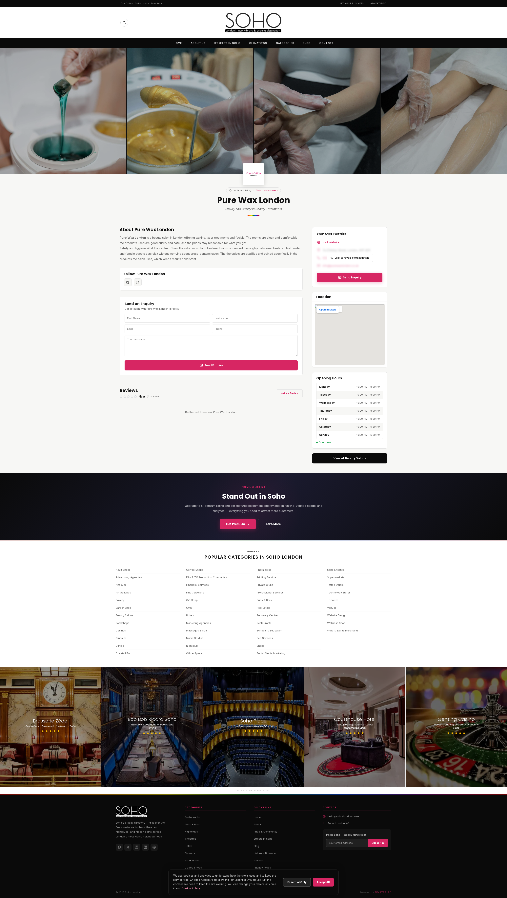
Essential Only (297, 882)
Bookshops (122, 623)
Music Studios (194, 638)
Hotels (190, 615)
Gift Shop (192, 600)
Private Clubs (265, 584)
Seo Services (265, 638)
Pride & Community (265, 831)
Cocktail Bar (123, 653)
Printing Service (266, 577)
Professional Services (270, 592)
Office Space (194, 653)
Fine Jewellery (195, 592)
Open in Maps (327, 309)
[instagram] (138, 282)
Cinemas (121, 638)
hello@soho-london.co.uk (343, 816)
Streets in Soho (227, 43)
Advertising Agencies (129, 577)
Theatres (332, 600)
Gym (189, 607)
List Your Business (351, 3)
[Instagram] (136, 847)
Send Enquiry (213, 365)
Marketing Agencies (198, 623)
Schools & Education (269, 630)
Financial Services (197, 584)
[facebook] (128, 282)
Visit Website (331, 242)
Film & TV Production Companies (206, 577)
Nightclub (192, 645)
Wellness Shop (336, 623)
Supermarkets (335, 577)
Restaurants (264, 623)
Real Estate (263, 607)
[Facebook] (119, 847)
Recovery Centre (267, 615)
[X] (128, 847)
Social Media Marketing (271, 653)
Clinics (120, 645)
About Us (198, 43)
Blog (307, 43)
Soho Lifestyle (336, 569)
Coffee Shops (194, 569)
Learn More (273, 524)
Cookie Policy (190, 888)
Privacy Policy (262, 867)
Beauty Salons (124, 615)
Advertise (259, 860)
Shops (260, 645)
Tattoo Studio (335, 584)
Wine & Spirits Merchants (342, 630)
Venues (331, 607)
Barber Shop (123, 607)
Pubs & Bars (264, 600)
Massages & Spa (196, 630)
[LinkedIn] (145, 847)
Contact (326, 43)
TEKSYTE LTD (383, 892)
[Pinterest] (154, 847)
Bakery (120, 600)
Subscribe (378, 842)
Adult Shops (123, 569)
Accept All (323, 882)
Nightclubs (191, 831)
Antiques (121, 584)
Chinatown (258, 43)
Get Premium (235, 524)
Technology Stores (339, 592)
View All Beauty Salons (350, 458)
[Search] (124, 23)
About (257, 824)
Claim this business (267, 190)
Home (177, 43)
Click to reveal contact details (352, 257)
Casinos (121, 630)
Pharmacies (264, 569)
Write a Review (289, 393)
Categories (285, 43)
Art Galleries (123, 592)
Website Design (336, 615)
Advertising (378, 3)
